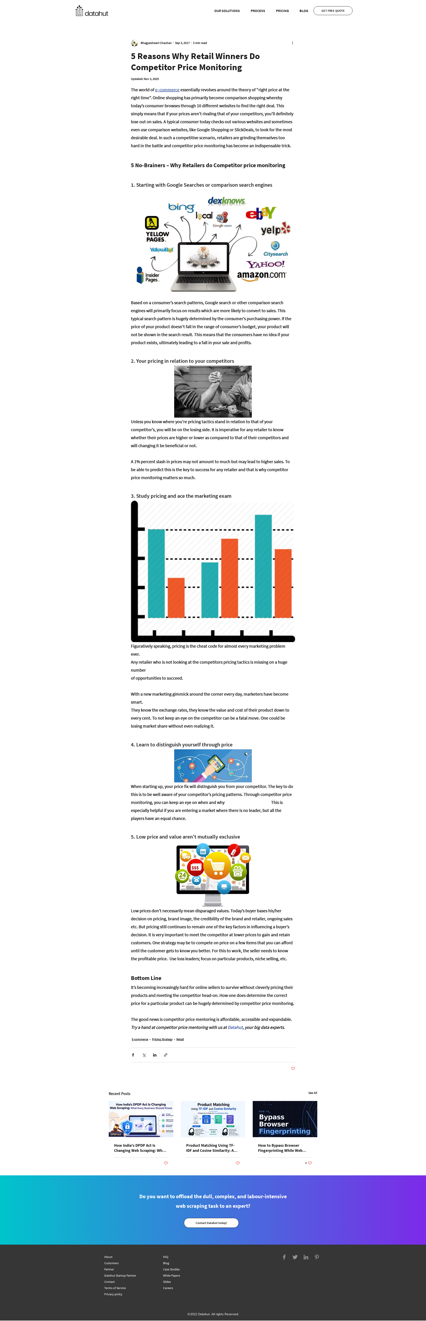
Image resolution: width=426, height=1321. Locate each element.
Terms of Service (115, 1288)
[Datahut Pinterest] (317, 1257)
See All (312, 1093)
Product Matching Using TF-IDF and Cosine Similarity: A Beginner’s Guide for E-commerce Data (210, 1148)
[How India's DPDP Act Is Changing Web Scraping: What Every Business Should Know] (141, 1119)
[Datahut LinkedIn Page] (306, 1257)
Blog (166, 1263)
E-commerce (140, 1039)
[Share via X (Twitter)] (144, 1055)
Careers (168, 1288)
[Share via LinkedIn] (155, 1055)
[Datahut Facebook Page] (284, 1257)
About (108, 1257)
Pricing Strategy (162, 1039)
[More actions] (292, 43)
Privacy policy (113, 1294)
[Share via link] (166, 1055)
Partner (109, 1269)
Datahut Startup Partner (120, 1275)
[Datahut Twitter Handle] (295, 1257)
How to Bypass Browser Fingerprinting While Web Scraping (280, 1148)
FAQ (165, 1257)
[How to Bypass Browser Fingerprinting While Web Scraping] (285, 1119)
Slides (167, 1282)
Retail (180, 1039)
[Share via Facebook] (133, 1055)
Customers (111, 1263)
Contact (109, 1282)
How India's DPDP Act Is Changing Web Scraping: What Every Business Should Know (140, 1148)
